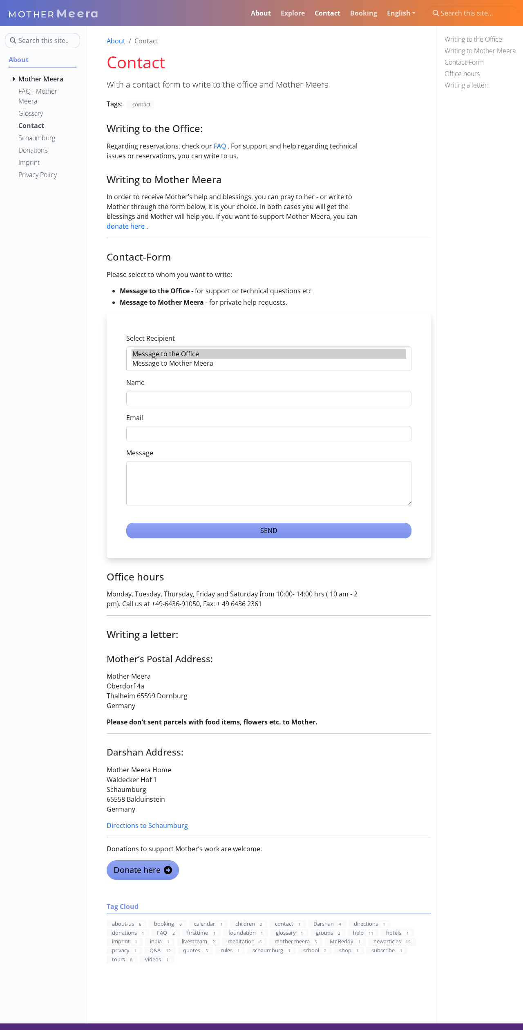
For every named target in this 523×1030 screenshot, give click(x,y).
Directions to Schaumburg (147, 825)
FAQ (220, 146)
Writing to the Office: (474, 39)
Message (139, 452)
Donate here (137, 869)
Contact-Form (464, 62)
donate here (126, 226)
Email (134, 417)
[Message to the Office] (269, 354)
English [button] (399, 13)
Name (135, 382)
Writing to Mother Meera (480, 50)
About (116, 40)
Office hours (462, 73)
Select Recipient (150, 338)
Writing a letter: (467, 85)
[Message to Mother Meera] (269, 363)
